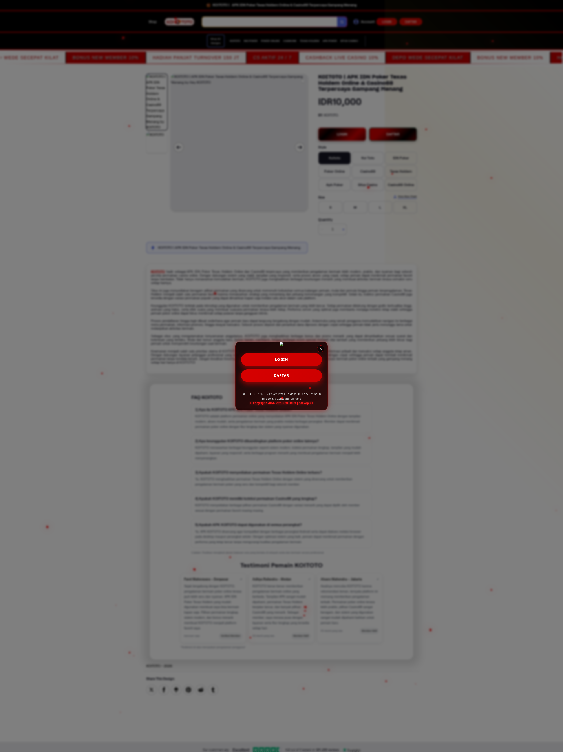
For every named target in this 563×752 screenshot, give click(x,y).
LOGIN (281, 359)
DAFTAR (281, 375)
